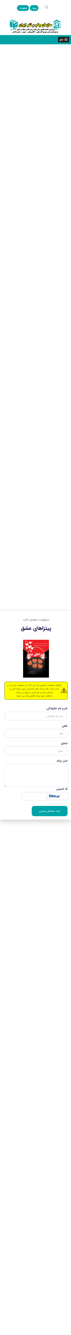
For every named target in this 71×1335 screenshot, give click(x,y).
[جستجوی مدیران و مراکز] (46, 7)
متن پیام (62, 761)
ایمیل (64, 743)
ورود (34, 8)
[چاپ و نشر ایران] (35, 26)
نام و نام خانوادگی (57, 708)
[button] (63, 39)
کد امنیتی (62, 789)
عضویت (23, 8)
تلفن (65, 726)
